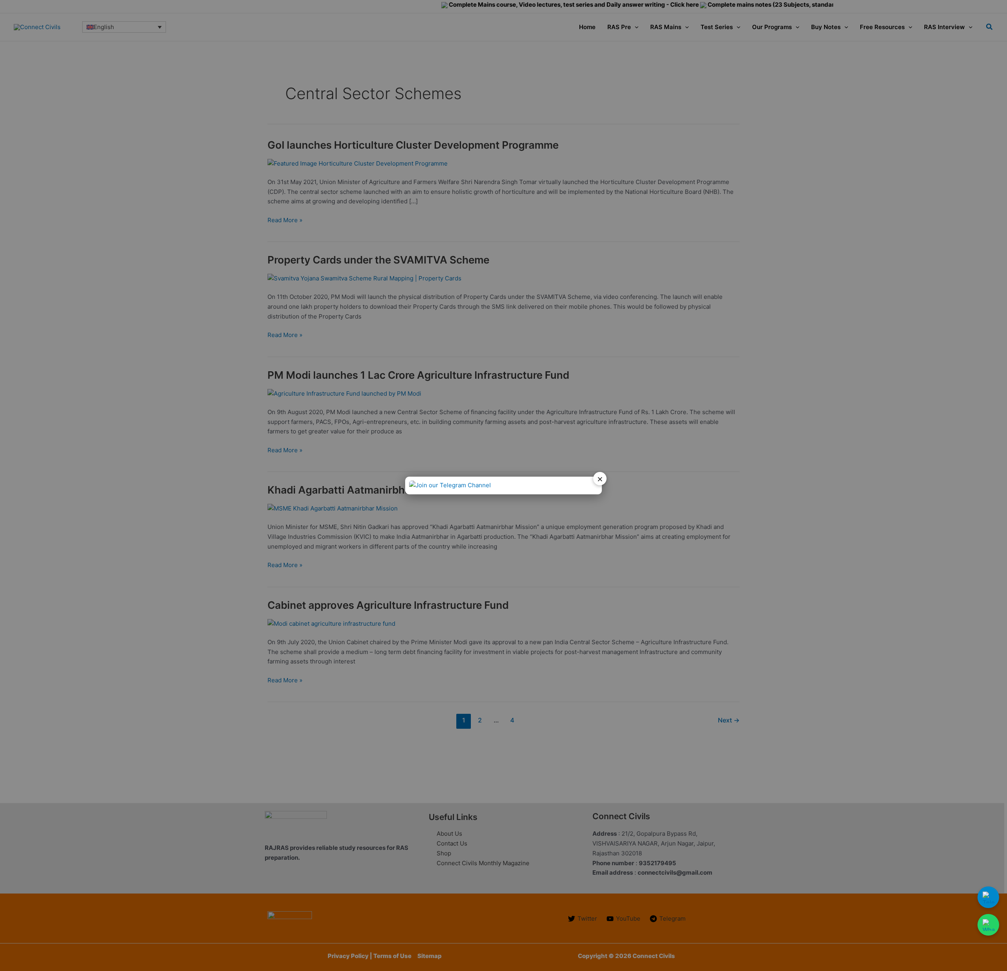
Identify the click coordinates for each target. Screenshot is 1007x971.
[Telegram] (988, 897)
